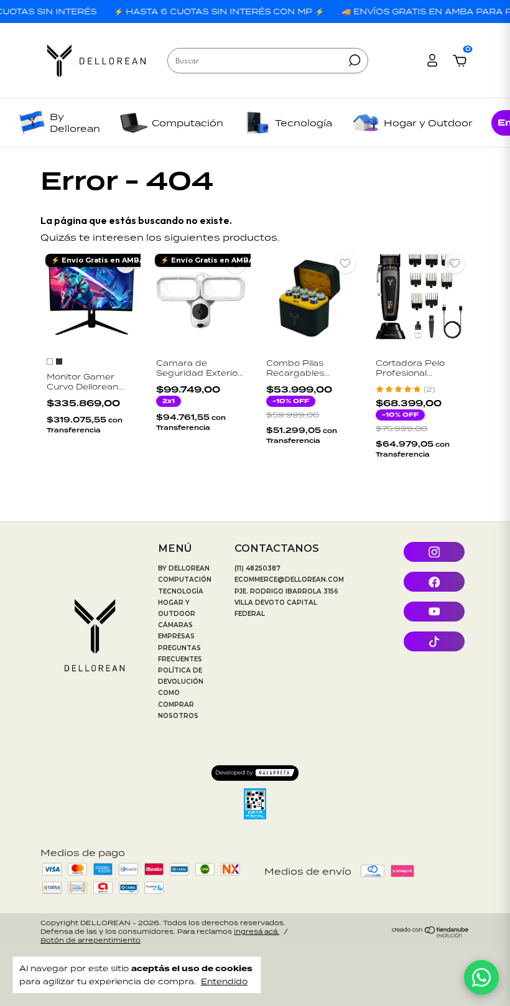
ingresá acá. (256, 931)
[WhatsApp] (481, 977)
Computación (187, 123)
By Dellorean (75, 122)
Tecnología (303, 123)
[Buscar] (353, 60)
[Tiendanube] (431, 934)
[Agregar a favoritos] (126, 263)
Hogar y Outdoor (428, 123)
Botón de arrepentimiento (90, 940)
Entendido (224, 981)
